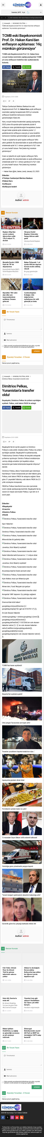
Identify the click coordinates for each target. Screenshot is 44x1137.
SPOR (27, 376)
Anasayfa (7, 23)
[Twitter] (7, 1117)
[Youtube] (17, 1117)
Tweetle (18, 67)
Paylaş (8, 67)
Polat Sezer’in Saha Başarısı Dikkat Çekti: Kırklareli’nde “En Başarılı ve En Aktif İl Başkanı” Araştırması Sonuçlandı (26, 18)
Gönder (28, 67)
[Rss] (21, 1117)
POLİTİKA (22, 23)
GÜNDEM (15, 376)
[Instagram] (12, 1117)
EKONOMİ (16, 23)
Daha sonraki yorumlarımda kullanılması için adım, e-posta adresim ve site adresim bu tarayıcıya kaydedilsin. (22, 346)
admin (26, 200)
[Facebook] (3, 1117)
